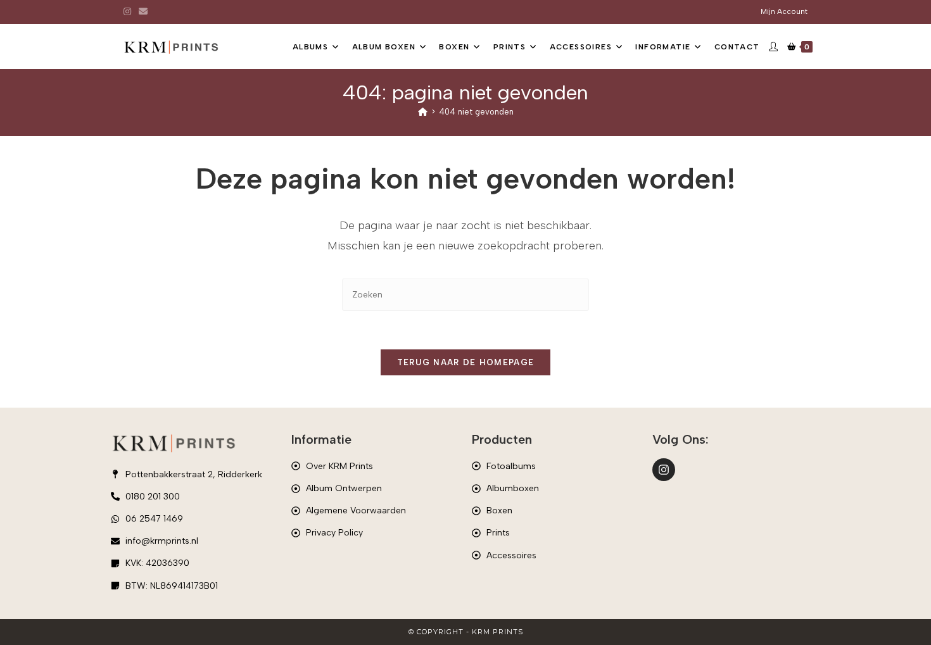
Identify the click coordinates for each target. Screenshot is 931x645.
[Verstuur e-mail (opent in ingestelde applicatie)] (143, 12)
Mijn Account (784, 11)
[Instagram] (663, 469)
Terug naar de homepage (466, 362)
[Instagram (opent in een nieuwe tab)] (129, 12)
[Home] (423, 111)
